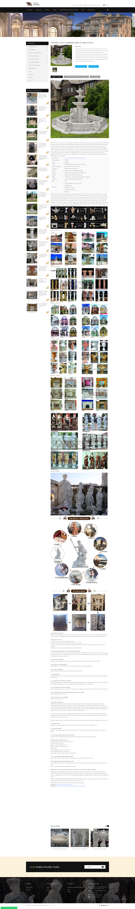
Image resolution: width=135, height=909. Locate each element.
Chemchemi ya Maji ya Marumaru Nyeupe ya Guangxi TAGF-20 (43, 206)
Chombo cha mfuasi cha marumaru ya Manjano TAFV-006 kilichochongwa (43, 268)
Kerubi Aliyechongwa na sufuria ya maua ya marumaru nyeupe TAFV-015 (43, 243)
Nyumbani (30, 10)
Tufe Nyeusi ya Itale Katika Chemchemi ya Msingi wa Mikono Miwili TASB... (43, 157)
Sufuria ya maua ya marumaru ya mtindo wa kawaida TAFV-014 (43, 256)
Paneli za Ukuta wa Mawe (34, 65)
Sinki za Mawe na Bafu (33, 59)
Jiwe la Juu (49, 889)
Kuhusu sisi (38, 10)
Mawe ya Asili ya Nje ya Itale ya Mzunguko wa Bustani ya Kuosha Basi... (43, 182)
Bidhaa (47, 10)
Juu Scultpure (50, 891)
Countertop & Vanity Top (34, 62)
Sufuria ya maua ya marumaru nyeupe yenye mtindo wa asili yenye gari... (43, 231)
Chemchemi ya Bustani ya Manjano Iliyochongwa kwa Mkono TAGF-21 (43, 194)
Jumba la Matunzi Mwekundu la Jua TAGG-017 (42, 218)
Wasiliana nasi (91, 10)
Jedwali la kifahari (32, 46)
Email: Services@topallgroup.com (93, 5)
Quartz (30, 77)
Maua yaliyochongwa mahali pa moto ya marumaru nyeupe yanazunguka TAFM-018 (43, 293)
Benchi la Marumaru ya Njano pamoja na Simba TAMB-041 (43, 132)
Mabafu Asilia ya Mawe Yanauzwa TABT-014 (60, 849)
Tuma (89, 867)
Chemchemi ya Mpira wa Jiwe (35, 52)
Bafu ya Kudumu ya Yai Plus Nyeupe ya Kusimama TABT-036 (43, 169)
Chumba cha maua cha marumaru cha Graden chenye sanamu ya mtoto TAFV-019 (79, 849)
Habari (55, 10)
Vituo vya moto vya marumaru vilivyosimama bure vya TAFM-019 (43, 280)
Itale (30, 71)
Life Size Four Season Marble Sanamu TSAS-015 (99, 849)
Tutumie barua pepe (81, 66)
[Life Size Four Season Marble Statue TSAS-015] (100, 838)
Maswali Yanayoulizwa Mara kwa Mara (69, 10)
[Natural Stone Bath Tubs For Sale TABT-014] (60, 838)
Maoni (82, 10)
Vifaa (30, 80)
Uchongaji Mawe (32, 49)
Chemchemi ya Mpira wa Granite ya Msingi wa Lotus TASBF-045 (43, 108)
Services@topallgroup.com (96, 894)
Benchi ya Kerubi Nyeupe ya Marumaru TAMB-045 (42, 120)
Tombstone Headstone (34, 56)
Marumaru (31, 74)
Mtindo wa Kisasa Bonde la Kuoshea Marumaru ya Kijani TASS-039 (43, 96)
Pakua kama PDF (93, 66)
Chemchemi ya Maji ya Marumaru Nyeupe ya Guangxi (75, 158)
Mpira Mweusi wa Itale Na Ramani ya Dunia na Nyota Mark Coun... (43, 145)
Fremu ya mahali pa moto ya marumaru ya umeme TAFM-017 (43, 305)
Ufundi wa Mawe (32, 68)
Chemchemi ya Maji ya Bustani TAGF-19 (64, 784)
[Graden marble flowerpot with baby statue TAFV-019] (80, 838)
